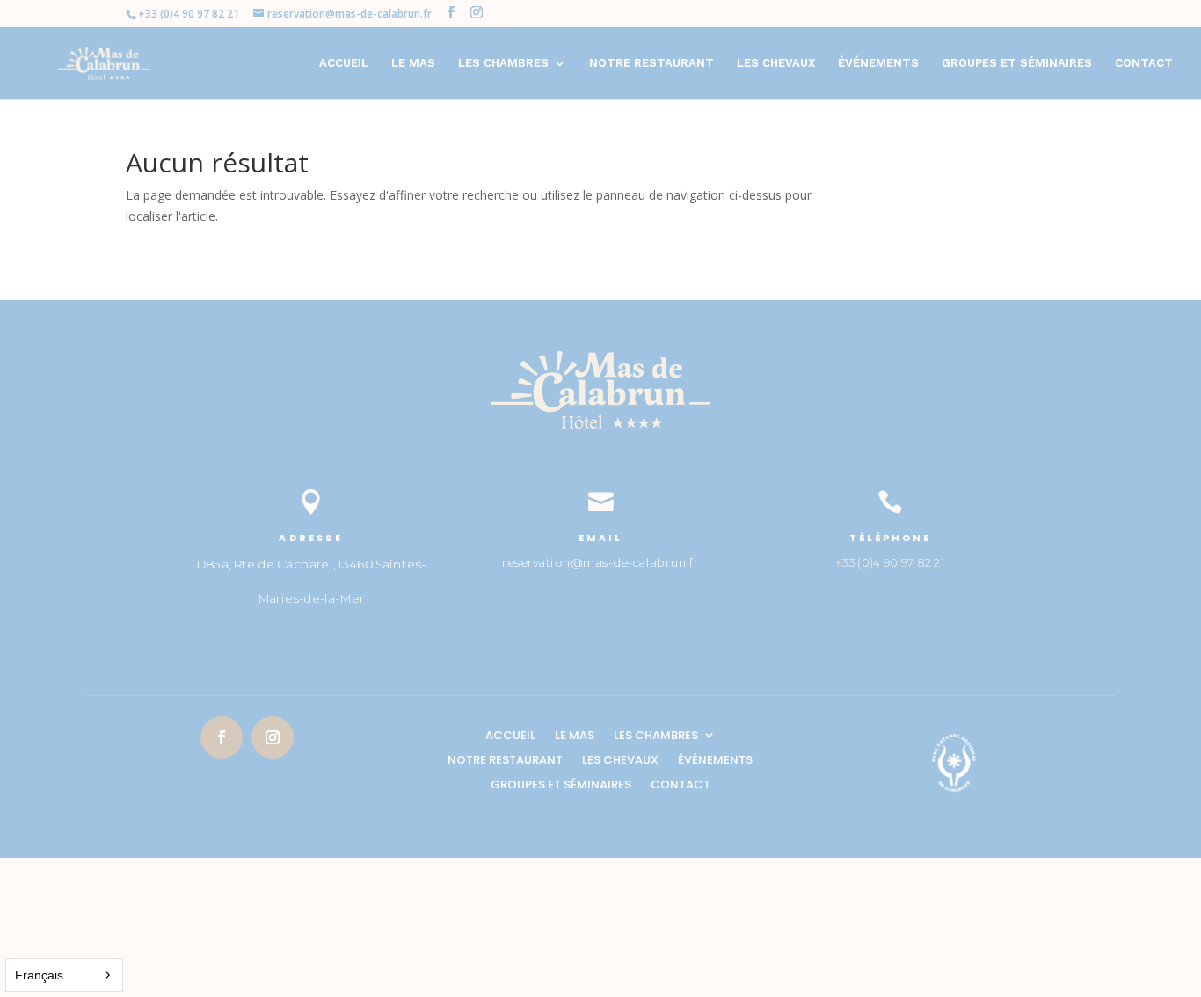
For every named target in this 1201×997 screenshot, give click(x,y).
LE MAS (413, 63)
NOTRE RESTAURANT (651, 63)
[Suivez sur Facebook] (221, 737)
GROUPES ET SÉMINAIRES (1017, 63)
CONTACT (1144, 63)
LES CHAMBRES (503, 63)
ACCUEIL (343, 63)
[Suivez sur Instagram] (272, 737)
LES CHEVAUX (776, 63)
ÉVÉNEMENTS (878, 63)
